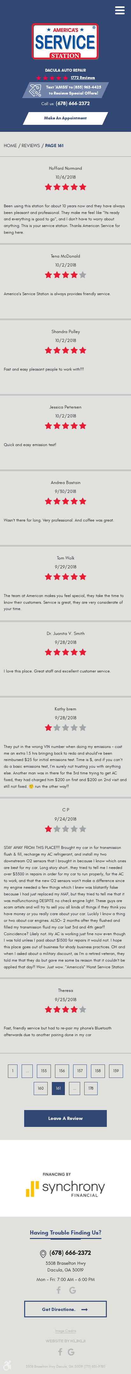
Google (73, 1290)
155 (44, 1070)
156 (62, 1070)
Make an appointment (65, 118)
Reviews (31, 145)
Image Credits (65, 1331)
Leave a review (65, 1118)
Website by (65, 1341)
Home (10, 145)
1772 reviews (83, 77)
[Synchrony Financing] (65, 1183)
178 (90, 1088)
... (27, 1070)
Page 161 (54, 145)
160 (41, 1088)
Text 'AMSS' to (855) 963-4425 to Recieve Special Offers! (73, 90)
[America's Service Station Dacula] (65, 41)
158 (98, 1070)
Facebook (58, 1290)
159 (116, 1070)
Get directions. (59, 1309)
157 (80, 1070)
